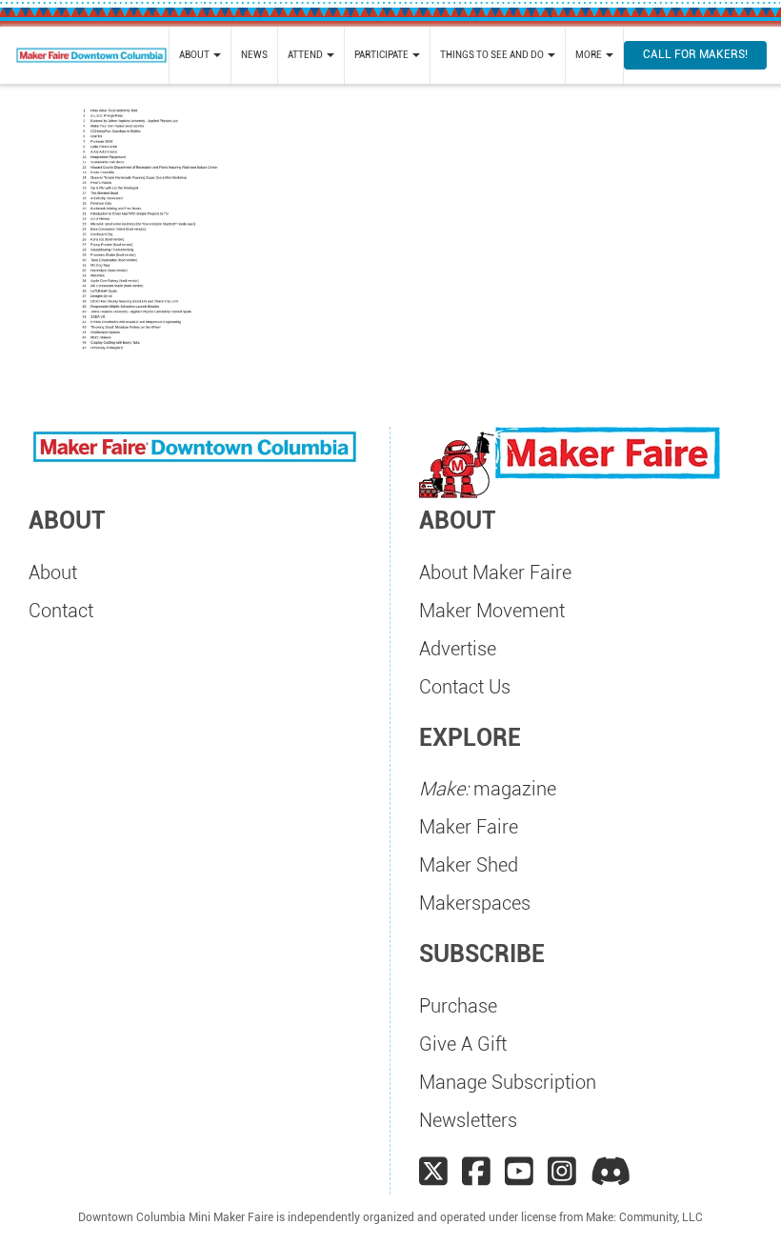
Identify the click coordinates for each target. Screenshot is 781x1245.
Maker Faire (468, 826)
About (53, 572)
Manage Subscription (507, 1082)
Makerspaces (475, 903)
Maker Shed (468, 864)
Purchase (458, 1005)
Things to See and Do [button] (493, 55)
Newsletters (468, 1120)
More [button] (589, 55)
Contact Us (465, 686)
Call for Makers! (695, 54)
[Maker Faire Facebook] (476, 1172)
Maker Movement (492, 610)
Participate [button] (382, 55)
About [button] (195, 55)
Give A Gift (463, 1044)
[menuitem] (200, 55)
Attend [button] (306, 55)
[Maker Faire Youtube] (519, 1172)
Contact (61, 610)
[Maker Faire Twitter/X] (433, 1172)
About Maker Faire (495, 572)
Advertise (457, 648)
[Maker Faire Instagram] (562, 1172)
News (254, 55)
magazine (487, 788)
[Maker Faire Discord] (611, 1172)
